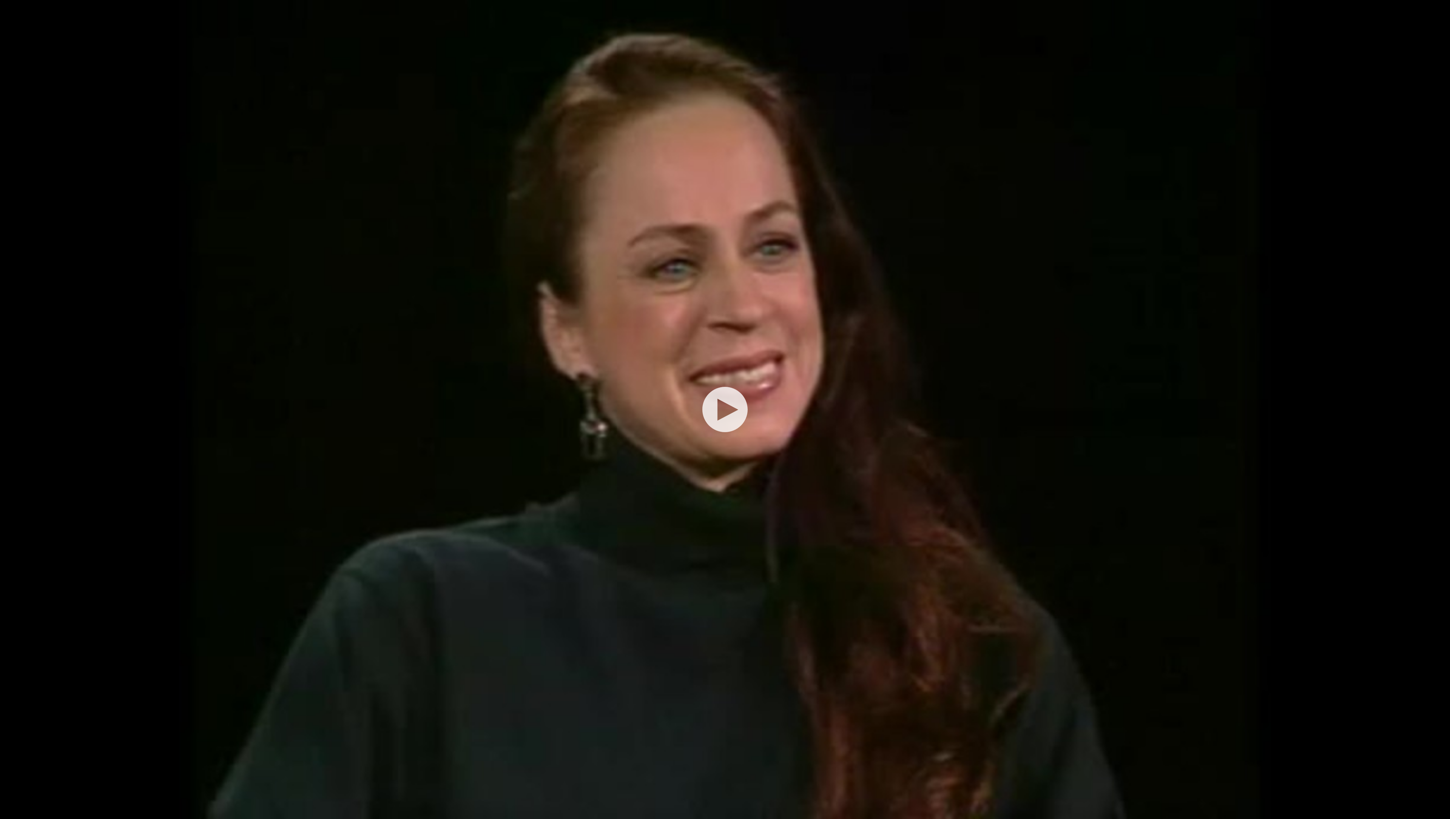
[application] (725, 409)
